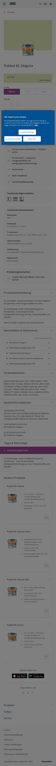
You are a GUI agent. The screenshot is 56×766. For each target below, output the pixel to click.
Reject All (32, 139)
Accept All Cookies (13, 139)
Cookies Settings (27, 132)
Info (36, 125)
